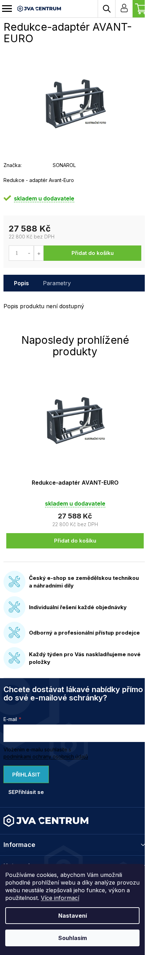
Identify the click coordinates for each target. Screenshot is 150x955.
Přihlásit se (24, 777)
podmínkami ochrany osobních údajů (45, 756)
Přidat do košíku (93, 253)
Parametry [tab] (57, 283)
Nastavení (72, 915)
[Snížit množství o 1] (29, 253)
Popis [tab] (21, 283)
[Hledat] (106, 8)
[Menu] (7, 9)
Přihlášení (124, 8)
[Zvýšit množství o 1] (38, 253)
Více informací (60, 897)
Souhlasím (72, 937)
